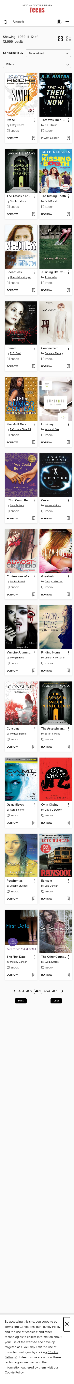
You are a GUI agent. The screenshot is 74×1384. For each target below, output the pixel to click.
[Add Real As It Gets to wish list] (33, 442)
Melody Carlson (18, 962)
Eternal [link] (11, 348)
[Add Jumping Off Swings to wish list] (68, 290)
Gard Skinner (17, 809)
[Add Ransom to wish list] (68, 899)
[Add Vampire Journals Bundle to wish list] (33, 671)
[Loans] (59, 22)
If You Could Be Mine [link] (19, 500)
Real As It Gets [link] (16, 424)
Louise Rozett (17, 581)
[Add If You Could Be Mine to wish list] (33, 518)
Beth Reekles (52, 201)
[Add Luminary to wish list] (68, 442)
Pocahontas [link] (14, 881)
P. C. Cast (15, 353)
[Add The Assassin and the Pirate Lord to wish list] (68, 747)
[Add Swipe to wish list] (33, 138)
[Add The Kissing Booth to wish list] (68, 214)
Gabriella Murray (54, 353)
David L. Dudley (53, 809)
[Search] (5, 22)
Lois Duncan (51, 885)
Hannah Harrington (20, 277)
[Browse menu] (67, 21)
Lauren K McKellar (55, 657)
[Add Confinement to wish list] (68, 366)
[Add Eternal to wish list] (33, 366)
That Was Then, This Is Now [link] (54, 120)
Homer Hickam (53, 505)
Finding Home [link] (50, 652)
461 (21, 991)
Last (56, 1000)
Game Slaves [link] (15, 805)
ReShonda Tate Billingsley (21, 429)
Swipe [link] (11, 120)
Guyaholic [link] (48, 576)
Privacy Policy (50, 1327)
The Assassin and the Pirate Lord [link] (54, 729)
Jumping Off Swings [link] (54, 272)
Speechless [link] (14, 272)
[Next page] (62, 991)
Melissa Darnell (18, 733)
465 (55, 991)
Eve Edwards (52, 962)
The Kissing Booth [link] (53, 196)
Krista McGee (52, 429)
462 (29, 991)
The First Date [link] (16, 957)
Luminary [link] (47, 424)
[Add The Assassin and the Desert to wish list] (33, 214)
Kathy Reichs (17, 125)
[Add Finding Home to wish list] (68, 671)
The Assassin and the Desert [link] (19, 196)
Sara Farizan (17, 505)
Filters (10, 64)
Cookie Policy (14, 1372)
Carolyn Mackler (54, 581)
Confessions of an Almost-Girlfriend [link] (19, 576)
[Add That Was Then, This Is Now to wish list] (68, 138)
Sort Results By (13, 53)
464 (47, 991)
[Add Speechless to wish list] (33, 290)
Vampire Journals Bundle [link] (19, 652)
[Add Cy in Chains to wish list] (68, 823)
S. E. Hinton (51, 125)
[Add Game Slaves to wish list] (33, 823)
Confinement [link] (49, 348)
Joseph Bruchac (18, 885)
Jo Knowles (51, 277)
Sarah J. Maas (18, 201)
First (20, 1000)
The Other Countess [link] (54, 957)
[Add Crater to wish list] (68, 518)
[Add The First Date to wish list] (33, 975)
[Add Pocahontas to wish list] (33, 899)
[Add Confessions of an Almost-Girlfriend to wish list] (33, 594)
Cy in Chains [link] (49, 805)
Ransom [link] (46, 881)
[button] (60, 40)
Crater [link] (45, 500)
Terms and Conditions (20, 1327)
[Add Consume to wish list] (33, 747)
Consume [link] (13, 729)
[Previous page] (14, 991)
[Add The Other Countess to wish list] (68, 975)
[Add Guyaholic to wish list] (68, 594)
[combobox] (29, 22)
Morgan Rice (17, 657)
